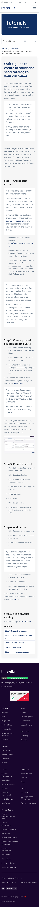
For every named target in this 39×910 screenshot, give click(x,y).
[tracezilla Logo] (8, 671)
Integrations (6, 721)
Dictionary (24, 736)
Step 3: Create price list (15, 643)
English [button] (7, 2)
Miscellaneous (15, 49)
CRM (3, 717)
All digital (5, 788)
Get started (6, 740)
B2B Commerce (7, 750)
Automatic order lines (9, 829)
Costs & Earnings (7, 799)
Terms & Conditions (9, 882)
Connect (4, 763)
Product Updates (27, 717)
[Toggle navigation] (34, 8)
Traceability (6, 780)
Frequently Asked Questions (8, 734)
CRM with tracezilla (8, 784)
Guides (23, 712)
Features (5, 712)
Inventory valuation (8, 863)
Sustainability (25, 721)
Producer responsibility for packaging (10, 843)
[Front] (8, 8)
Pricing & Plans (7, 725)
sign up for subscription (16, 221)
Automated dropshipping (6, 824)
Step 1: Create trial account (16, 631)
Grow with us (6, 859)
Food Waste (6, 803)
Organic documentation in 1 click (8, 816)
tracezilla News (26, 725)
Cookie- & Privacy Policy (10, 878)
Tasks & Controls (7, 755)
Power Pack (6, 759)
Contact (24, 778)
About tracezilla (26, 773)
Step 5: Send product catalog (17, 652)
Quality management (9, 867)
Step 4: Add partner (13, 647)
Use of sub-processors (29, 882)
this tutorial (18, 383)
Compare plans (7, 729)
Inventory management (6, 794)
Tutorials (4, 49)
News (23, 782)
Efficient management (9, 837)
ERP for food (6, 833)
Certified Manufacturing (7, 775)
